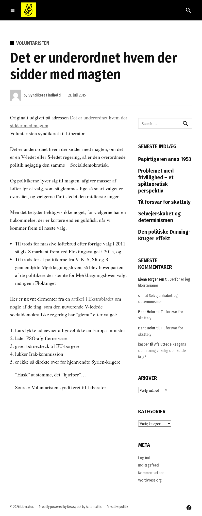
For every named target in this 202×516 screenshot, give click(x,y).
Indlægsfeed (148, 465)
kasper (143, 344)
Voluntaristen (32, 43)
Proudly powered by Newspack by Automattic (70, 507)
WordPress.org (150, 480)
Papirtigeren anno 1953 (164, 159)
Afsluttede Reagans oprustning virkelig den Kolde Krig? (162, 350)
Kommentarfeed (151, 472)
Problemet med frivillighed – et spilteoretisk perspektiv (156, 180)
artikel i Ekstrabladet (92, 298)
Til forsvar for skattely (164, 202)
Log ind (144, 457)
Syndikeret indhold (44, 95)
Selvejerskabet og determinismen (159, 217)
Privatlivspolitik (117, 507)
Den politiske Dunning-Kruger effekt (164, 235)
